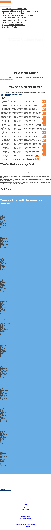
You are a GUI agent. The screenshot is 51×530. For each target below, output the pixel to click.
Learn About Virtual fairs (12, 22)
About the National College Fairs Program (20, 11)
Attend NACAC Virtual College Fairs (25, 518)
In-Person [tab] (4, 97)
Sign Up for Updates (10, 27)
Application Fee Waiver (25, 509)
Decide (25, 507)
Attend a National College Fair (25, 516)
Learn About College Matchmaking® (17, 15)
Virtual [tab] (3, 98)
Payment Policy (14, 497)
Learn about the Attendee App (15, 20)
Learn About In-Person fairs (14, 18)
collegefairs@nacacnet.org (4, 480)
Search (25, 504)
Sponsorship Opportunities (13, 24)
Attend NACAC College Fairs (14, 8)
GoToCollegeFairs (27, 526)
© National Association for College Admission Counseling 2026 (25, 524)
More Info (44, 100)
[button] (5, 2)
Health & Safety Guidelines (13, 13)
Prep (25, 502)
